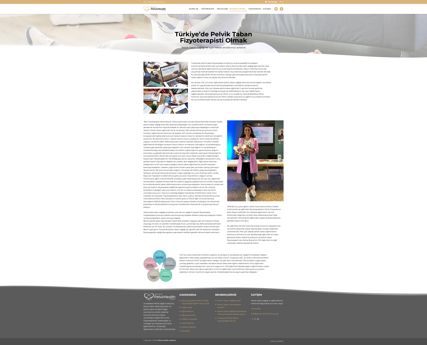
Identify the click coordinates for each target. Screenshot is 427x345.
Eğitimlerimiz (187, 311)
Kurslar (193, 9)
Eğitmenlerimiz (188, 315)
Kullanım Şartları (189, 327)
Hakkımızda (255, 9)
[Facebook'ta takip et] (280, 2)
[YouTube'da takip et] (258, 319)
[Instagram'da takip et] (282, 2)
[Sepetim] (276, 9)
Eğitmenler (207, 9)
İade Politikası (188, 323)
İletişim (267, 9)
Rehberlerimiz (237, 9)
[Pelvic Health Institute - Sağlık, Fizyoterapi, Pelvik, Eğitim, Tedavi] (154, 8)
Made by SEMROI (277, 341)
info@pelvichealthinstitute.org (264, 314)
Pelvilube (186, 331)
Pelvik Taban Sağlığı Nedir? (229, 301)
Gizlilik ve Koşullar (189, 319)
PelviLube (222, 9)
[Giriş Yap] (281, 9)
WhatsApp (256, 309)
